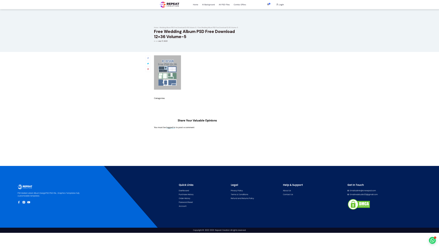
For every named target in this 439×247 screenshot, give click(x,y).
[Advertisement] (219, 157)
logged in (170, 127)
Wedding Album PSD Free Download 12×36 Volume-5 (178, 27)
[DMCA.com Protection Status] (358, 204)
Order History (184, 198)
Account (182, 206)
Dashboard (184, 190)
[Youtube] (28, 202)
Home (156, 27)
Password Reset (186, 202)
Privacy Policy (237, 190)
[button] (432, 240)
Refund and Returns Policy (242, 198)
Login (281, 4)
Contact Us (288, 194)
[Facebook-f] (19, 202)
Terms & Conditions (239, 194)
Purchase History (186, 194)
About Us (287, 190)
